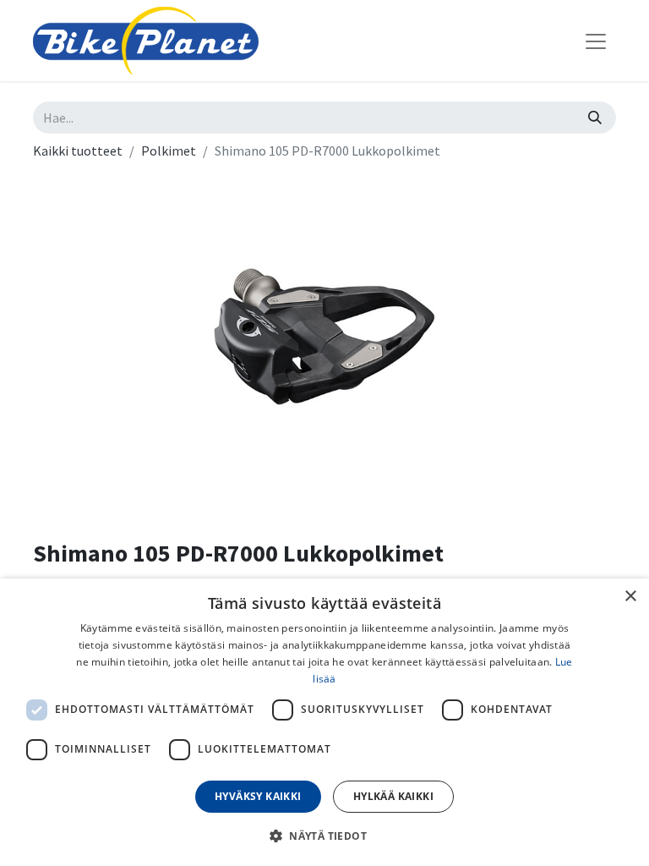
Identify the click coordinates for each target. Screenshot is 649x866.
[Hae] (595, 117)
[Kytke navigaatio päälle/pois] (595, 40)
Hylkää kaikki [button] (393, 796)
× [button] (630, 596)
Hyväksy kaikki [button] (258, 796)
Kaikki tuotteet (78, 150)
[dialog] (324, 722)
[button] (324, 835)
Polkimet (168, 150)
